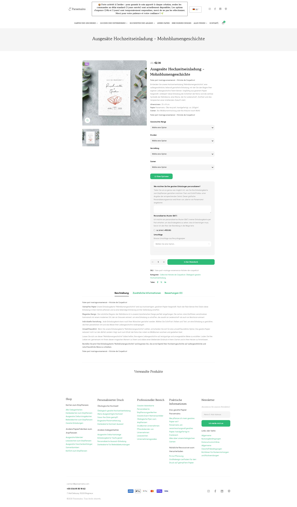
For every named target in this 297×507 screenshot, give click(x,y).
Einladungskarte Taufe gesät (109, 438)
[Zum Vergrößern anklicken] (87, 120)
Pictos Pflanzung (176, 456)
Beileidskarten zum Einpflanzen (79, 420)
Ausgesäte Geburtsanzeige (109, 434)
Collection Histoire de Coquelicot (172, 275)
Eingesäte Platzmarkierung (109, 421)
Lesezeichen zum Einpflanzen (78, 441)
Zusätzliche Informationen (147, 293)
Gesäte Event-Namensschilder (150, 416)
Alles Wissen (199, 23)
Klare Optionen (163, 176)
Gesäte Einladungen (74, 423)
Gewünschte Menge (158, 122)
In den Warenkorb (191, 262)
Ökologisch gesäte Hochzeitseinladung (114, 411)
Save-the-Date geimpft (107, 417)
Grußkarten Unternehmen (148, 426)
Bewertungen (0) (173, 293)
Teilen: (152, 282)
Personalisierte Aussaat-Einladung (111, 441)
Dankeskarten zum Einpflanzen (79, 413)
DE (196, 9)
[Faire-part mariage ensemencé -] (114, 137)
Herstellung (154, 148)
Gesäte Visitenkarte (145, 406)
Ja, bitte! (163, 230)
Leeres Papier (163, 23)
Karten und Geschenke (85, 23)
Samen (153, 161)
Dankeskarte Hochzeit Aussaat (110, 424)
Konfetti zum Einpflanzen (76, 451)
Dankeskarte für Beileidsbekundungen (113, 444)
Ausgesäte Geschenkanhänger (79, 444)
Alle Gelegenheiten (74, 410)
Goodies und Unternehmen (113, 23)
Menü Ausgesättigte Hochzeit (110, 414)
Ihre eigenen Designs (181, 23)
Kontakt (214, 23)
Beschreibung (122, 293)
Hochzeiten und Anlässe (141, 23)
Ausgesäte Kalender (74, 437)
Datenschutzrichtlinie (211, 442)
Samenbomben (72, 447)
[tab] (122, 293)
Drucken (153, 135)
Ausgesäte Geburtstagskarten (79, 416)
